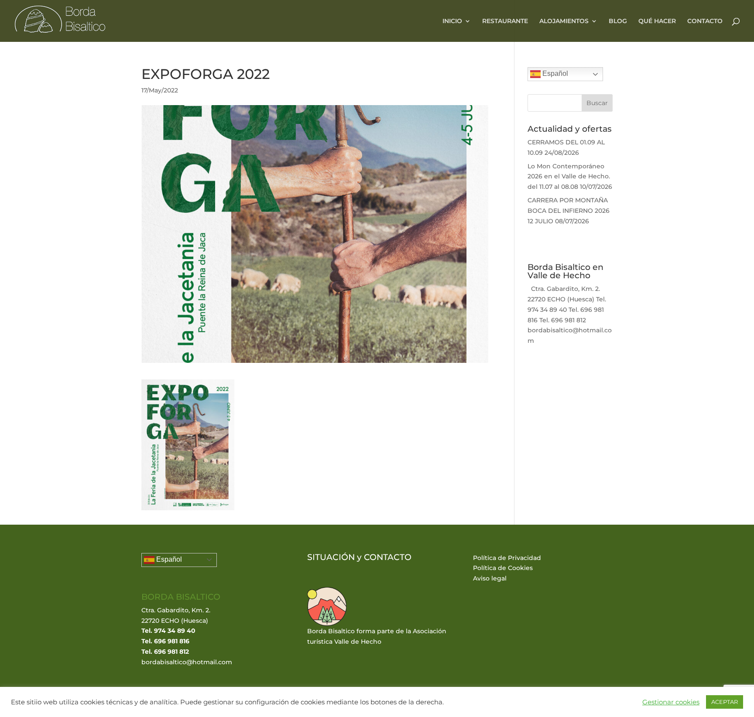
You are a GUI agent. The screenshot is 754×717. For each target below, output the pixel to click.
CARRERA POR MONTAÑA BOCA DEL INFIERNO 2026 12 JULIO (569, 210)
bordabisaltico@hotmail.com (186, 662)
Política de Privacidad (507, 558)
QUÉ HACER (657, 21)
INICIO (452, 21)
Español (554, 73)
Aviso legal (490, 578)
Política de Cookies (503, 568)
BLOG (618, 21)
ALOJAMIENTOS (564, 21)
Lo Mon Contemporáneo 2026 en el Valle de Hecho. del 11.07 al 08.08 (569, 176)
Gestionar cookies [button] (670, 702)
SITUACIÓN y (335, 557)
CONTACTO (705, 21)
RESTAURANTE (505, 21)
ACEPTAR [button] (724, 701)
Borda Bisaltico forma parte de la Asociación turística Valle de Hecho (376, 636)
